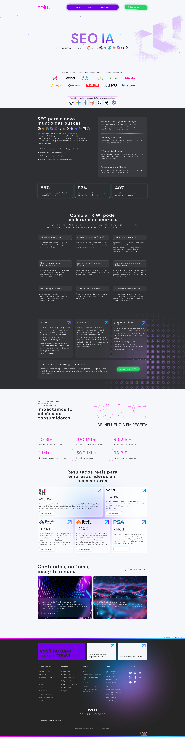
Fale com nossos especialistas (98, 656)
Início (78, 7)
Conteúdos (105, 7)
